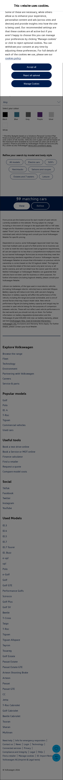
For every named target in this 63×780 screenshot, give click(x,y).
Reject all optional (31, 75)
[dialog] (31, 390)
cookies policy (13, 58)
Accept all (31, 67)
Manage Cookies (31, 84)
